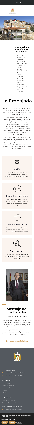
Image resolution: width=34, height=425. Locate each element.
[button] (31, 10)
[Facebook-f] (13, 2)
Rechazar (12, 422)
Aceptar (4, 422)
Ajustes (19, 422)
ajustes (13, 419)
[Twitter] (17, 2)
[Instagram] (20, 2)
